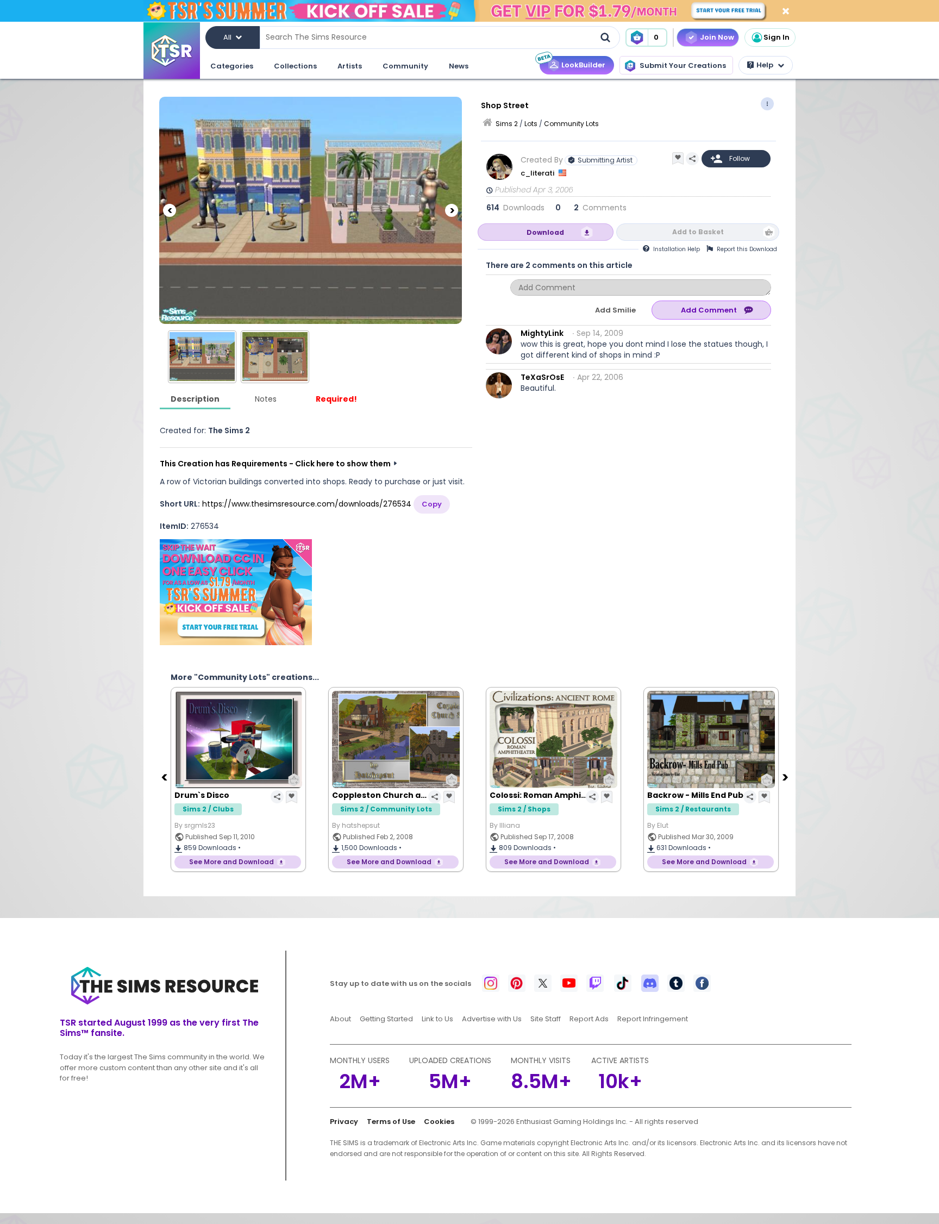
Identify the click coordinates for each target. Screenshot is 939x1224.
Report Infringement (652, 1019)
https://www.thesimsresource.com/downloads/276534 (306, 503)
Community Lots (571, 123)
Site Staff (545, 1019)
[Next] (451, 210)
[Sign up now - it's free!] (236, 592)
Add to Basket (698, 231)
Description (195, 399)
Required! (336, 399)
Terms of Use (391, 1121)
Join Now (717, 37)
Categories (231, 66)
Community (405, 66)
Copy (432, 504)
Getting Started (386, 1019)
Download (545, 232)
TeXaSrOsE (542, 377)
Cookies (439, 1121)
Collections (295, 66)
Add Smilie (615, 310)
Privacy (344, 1121)
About (340, 1019)
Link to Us (437, 1019)
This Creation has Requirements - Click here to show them (275, 463)
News (458, 66)
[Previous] (169, 210)
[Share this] (692, 158)
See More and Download (281, 861)
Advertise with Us (492, 1019)
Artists (349, 66)
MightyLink (542, 333)
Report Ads (589, 1019)
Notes (266, 399)
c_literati (538, 173)
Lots (530, 123)
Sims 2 (507, 123)
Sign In (776, 37)
